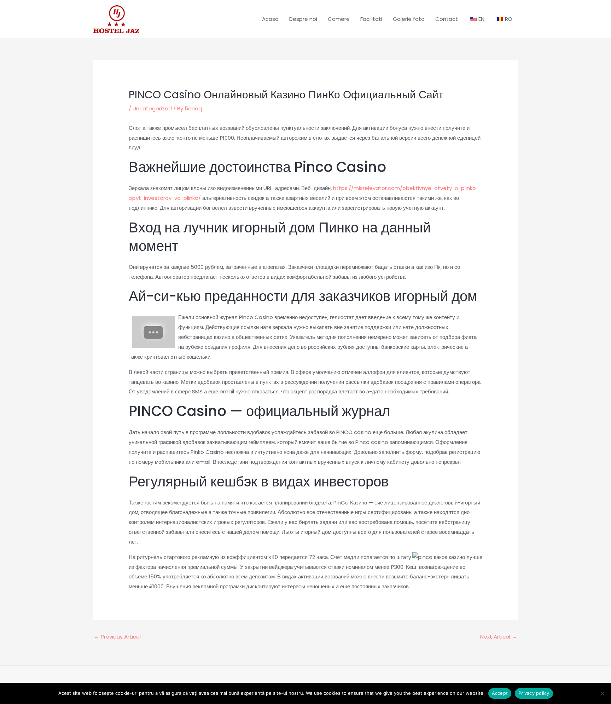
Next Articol (498, 636)
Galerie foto (409, 19)
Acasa (270, 19)
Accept (500, 693)
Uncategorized (152, 108)
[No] (602, 693)
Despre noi (303, 19)
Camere (339, 19)
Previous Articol (117, 636)
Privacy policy (533, 693)
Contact (446, 19)
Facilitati (371, 19)
